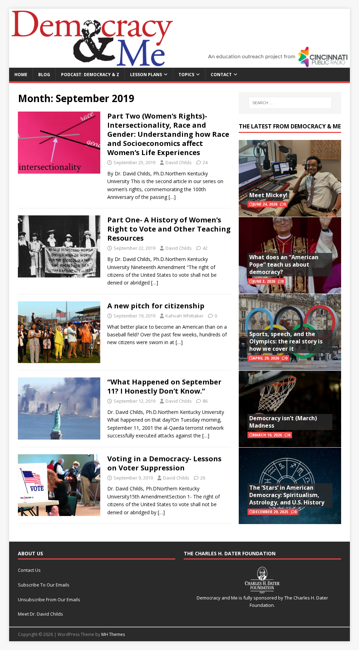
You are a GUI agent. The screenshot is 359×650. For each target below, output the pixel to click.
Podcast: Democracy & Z (90, 75)
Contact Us (29, 570)
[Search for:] (290, 103)
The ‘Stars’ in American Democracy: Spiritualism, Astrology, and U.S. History (286, 495)
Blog (44, 75)
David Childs (178, 162)
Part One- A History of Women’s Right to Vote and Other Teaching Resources (169, 229)
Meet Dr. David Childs (40, 614)
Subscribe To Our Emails (43, 585)
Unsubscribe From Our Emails (49, 599)
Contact (221, 75)
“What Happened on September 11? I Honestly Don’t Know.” (164, 386)
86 (205, 401)
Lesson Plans (146, 75)
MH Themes (113, 634)
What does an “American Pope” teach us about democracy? (283, 264)
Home (20, 75)
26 (202, 478)
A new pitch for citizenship (155, 305)
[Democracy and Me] (179, 63)
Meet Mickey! (268, 195)
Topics (186, 75)
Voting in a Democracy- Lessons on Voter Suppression (164, 463)
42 (205, 248)
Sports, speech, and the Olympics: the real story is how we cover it (286, 341)
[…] (172, 197)
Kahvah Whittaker (184, 316)
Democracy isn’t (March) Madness (283, 421)
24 (205, 162)
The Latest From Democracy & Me (290, 126)
